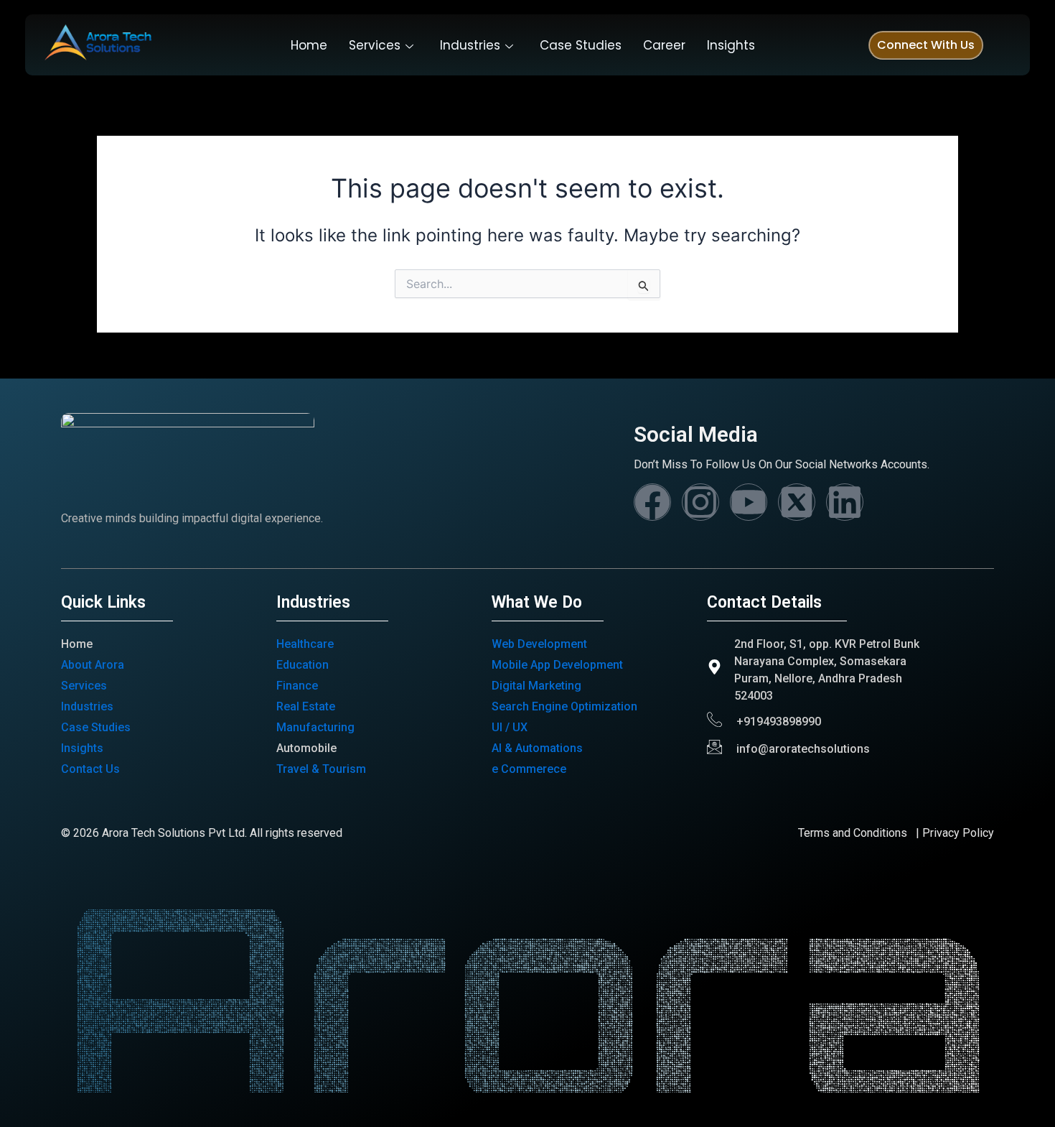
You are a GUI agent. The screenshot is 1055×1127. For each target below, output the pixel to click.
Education (302, 665)
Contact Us (90, 769)
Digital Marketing (536, 685)
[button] (925, 45)
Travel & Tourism (321, 769)
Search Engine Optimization (564, 706)
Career (664, 45)
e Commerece (529, 769)
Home (309, 45)
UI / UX (510, 727)
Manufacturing (315, 727)
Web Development (539, 644)
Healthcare (305, 644)
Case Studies (581, 45)
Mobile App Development (557, 665)
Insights (731, 45)
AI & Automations (537, 748)
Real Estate (305, 706)
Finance (297, 685)
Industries (470, 45)
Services (374, 45)
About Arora (92, 665)
